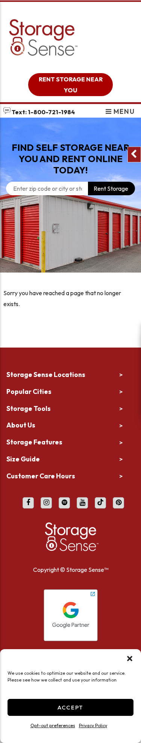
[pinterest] (118, 503)
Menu (123, 111)
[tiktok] (100, 503)
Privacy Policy (93, 725)
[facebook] (28, 503)
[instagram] (46, 503)
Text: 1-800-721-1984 (43, 112)
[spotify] (64, 503)
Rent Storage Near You (71, 84)
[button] (129, 658)
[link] (70, 248)
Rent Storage (111, 188)
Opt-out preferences (52, 725)
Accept (70, 707)
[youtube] (82, 503)
